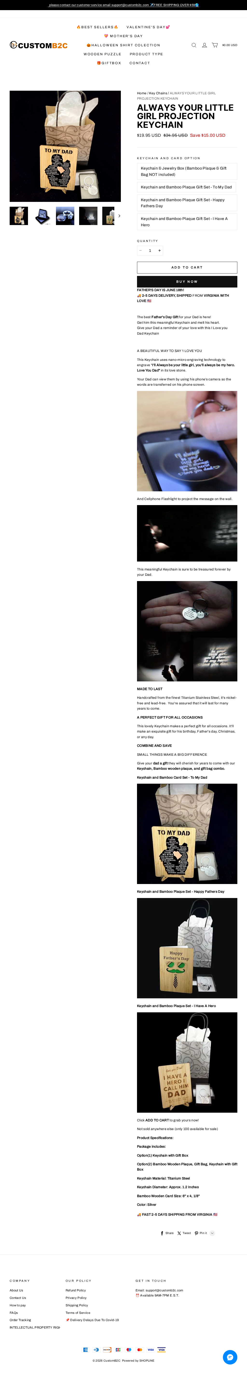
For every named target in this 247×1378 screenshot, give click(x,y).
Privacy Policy (76, 1298)
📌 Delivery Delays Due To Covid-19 (92, 1320)
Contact (140, 63)
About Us (16, 1290)
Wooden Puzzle (103, 54)
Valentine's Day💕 (149, 27)
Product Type (147, 54)
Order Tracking (20, 1320)
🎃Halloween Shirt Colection (123, 45)
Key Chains (158, 93)
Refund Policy (76, 1290)
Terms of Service (78, 1313)
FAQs (14, 1313)
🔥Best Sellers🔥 (97, 27)
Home (141, 93)
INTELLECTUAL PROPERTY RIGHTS (38, 1327)
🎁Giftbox (109, 63)
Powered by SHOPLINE (138, 1360)
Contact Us (18, 1298)
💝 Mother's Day (123, 36)
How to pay (18, 1305)
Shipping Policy (77, 1305)
